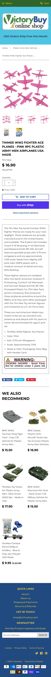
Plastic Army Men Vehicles (25, 48)
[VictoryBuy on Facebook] (41, 653)
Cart (46, 3)
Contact (8, 648)
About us (26, 598)
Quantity (6, 177)
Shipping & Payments (26, 602)
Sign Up (43, 635)
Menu (8, 3)
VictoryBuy (17, 661)
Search (25, 594)
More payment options (25, 212)
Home (5, 48)
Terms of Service (36, 648)
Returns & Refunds (25, 606)
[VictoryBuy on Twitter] (36, 653)
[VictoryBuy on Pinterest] (46, 653)
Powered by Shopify (34, 661)
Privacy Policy (20, 648)
